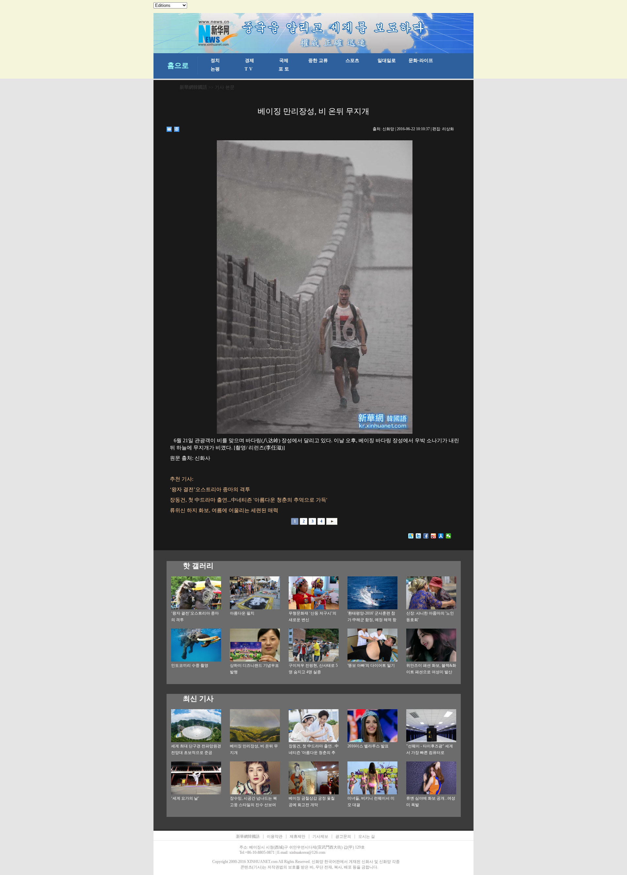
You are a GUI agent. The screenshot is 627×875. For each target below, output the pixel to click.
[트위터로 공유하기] (418, 536)
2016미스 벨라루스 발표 (368, 746)
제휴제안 (297, 836)
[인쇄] (177, 129)
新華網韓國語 (193, 87)
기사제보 (320, 836)
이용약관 (274, 836)
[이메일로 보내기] (169, 129)
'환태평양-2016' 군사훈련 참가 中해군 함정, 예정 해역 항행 (371, 620)
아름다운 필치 (242, 613)
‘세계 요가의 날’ (185, 798)
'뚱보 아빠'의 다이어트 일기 (371, 665)
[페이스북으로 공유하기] (426, 536)
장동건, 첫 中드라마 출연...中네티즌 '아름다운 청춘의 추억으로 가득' (314, 752)
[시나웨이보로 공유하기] (433, 536)
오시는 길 (366, 836)
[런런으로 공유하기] (441, 536)
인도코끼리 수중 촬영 (189, 665)
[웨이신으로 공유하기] (448, 536)
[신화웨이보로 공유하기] (411, 536)
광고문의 (343, 836)
